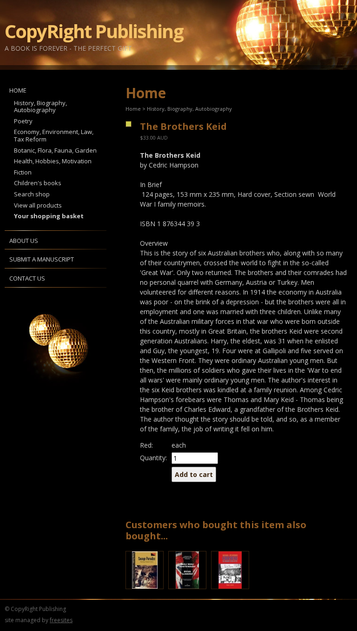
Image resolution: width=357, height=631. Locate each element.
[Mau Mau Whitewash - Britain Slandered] (189, 591)
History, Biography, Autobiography (40, 106)
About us (23, 240)
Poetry (23, 121)
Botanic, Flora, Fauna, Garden (55, 150)
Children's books (37, 183)
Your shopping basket (49, 216)
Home (17, 90)
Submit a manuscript (41, 259)
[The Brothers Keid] (128, 124)
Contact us (27, 278)
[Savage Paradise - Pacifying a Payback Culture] (147, 591)
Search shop (32, 194)
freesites (61, 620)
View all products (38, 205)
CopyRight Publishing (94, 31)
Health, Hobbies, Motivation (53, 161)
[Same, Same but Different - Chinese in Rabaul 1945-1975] (232, 591)
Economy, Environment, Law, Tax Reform (53, 135)
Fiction (23, 172)
